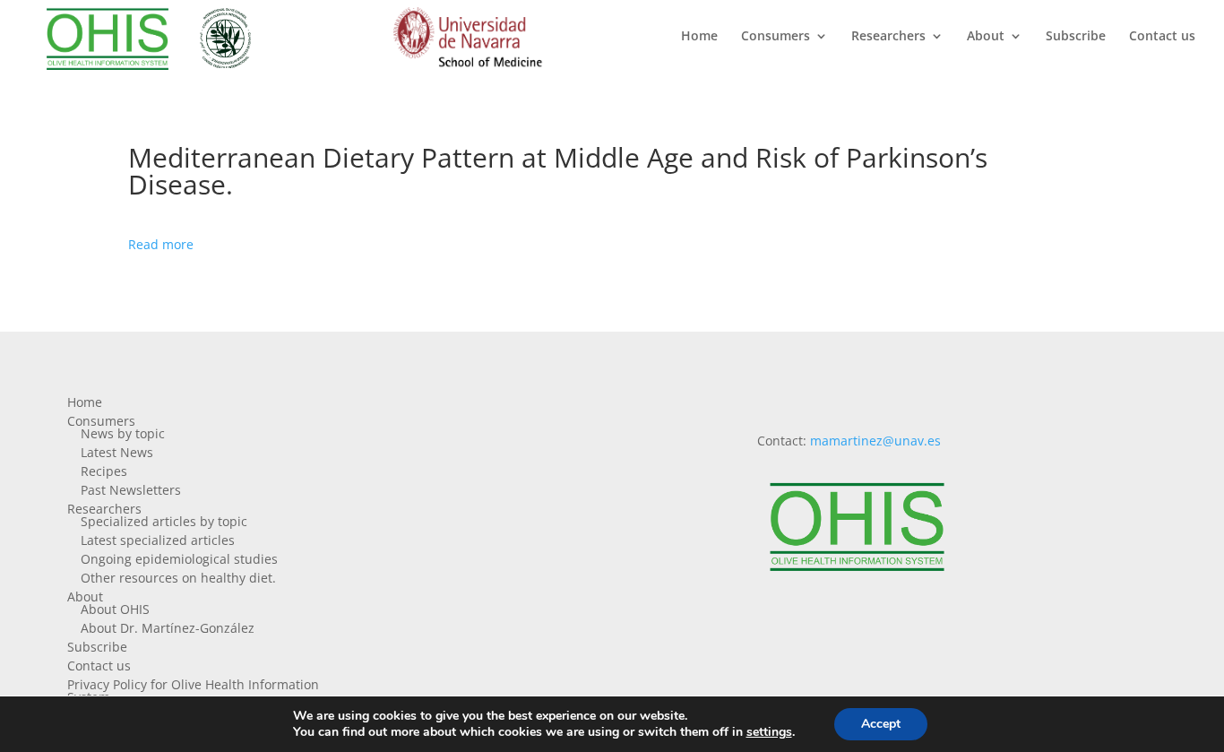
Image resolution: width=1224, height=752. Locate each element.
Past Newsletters (131, 489)
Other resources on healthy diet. (178, 577)
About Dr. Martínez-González (167, 627)
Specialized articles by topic (164, 521)
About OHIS (115, 609)
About (985, 37)
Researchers (888, 37)
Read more (161, 244)
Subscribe (1076, 37)
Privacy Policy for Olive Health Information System (193, 690)
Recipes (104, 471)
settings (769, 732)
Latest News (117, 452)
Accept (881, 723)
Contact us (1162, 37)
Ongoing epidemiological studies (179, 558)
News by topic (123, 433)
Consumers (775, 37)
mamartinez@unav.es (875, 440)
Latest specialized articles (158, 540)
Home (699, 37)
